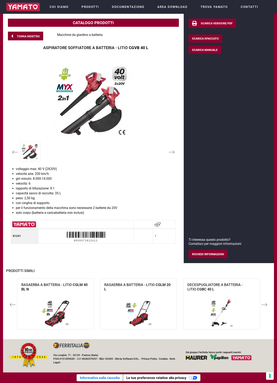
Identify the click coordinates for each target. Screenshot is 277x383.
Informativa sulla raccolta (100, 378)
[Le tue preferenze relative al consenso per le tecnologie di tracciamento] (270, 376)
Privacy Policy (149, 358)
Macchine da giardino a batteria (80, 35)
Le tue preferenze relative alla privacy (156, 378)
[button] (25, 36)
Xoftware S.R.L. (131, 358)
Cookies (163, 358)
